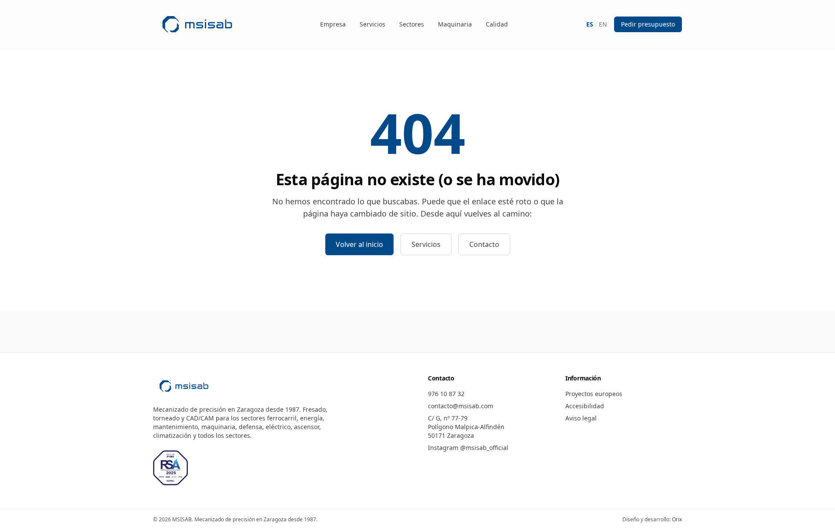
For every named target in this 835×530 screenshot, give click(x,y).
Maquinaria (455, 24)
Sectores (411, 24)
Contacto (484, 244)
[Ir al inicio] (197, 24)
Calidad (497, 24)
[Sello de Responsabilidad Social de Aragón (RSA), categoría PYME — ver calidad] (170, 467)
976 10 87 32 (446, 394)
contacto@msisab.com (460, 406)
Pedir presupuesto (648, 24)
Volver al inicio (359, 244)
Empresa (333, 24)
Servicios (372, 24)
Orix (677, 519)
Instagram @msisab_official (468, 447)
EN (603, 24)
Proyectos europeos (593, 394)
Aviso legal (581, 418)
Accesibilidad (584, 406)
